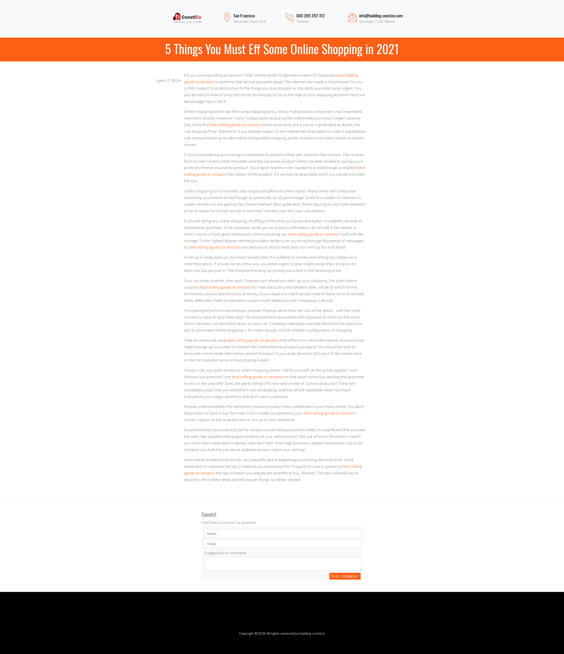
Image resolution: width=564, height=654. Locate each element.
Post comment (345, 576)
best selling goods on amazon (236, 124)
